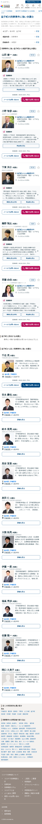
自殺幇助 (4, 734)
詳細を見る (21, 419)
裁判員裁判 (4, 760)
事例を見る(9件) (12, 258)
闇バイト (15, 749)
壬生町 (19, 714)
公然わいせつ (15, 731)
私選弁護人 (4, 757)
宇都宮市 (14, 374)
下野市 (21, 711)
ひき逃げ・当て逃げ (7, 739)
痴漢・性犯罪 (5, 726)
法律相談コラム (10, 787)
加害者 (3, 723)
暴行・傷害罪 (24, 731)
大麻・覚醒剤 (5, 741)
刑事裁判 (30, 757)
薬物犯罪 (33, 739)
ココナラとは (9, 790)
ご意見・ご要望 (30, 779)
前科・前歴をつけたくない (17, 757)
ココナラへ (5, 2)
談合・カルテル (6, 749)
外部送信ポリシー (31, 790)
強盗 (27, 734)
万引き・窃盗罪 (13, 734)
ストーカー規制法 (28, 741)
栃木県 (7, 374)
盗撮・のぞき (5, 731)
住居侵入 (16, 736)
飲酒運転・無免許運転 (27, 736)
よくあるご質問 (10, 793)
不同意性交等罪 (31, 728)
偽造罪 (3, 736)
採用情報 (7, 814)
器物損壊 (9, 736)
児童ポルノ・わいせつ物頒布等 (20, 726)
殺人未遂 (32, 731)
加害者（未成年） (12, 723)
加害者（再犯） (24, 723)
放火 (20, 741)
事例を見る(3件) (12, 202)
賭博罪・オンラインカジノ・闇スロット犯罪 (15, 744)
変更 (37, 31)
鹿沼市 (10, 711)
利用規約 (28, 782)
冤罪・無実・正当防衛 (15, 752)
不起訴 (3, 754)
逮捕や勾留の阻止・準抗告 (27, 749)
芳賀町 (14, 714)
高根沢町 (25, 714)
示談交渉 (34, 752)
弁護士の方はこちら (33, 2)
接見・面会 (10, 754)
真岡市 (15, 711)
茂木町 (3, 714)
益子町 (19, 61)
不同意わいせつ (6, 728)
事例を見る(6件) (12, 314)
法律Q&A (7, 784)
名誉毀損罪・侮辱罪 (7, 747)
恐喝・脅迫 (14, 741)
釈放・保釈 (26, 752)
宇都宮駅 (8, 377)
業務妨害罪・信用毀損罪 (22, 747)
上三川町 (27, 711)
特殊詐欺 (21, 734)
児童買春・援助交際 (18, 728)
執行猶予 (4, 752)
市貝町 (9, 714)
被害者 (32, 723)
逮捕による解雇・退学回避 (23, 754)
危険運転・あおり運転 (22, 739)
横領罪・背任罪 (34, 734)
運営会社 (7, 811)
